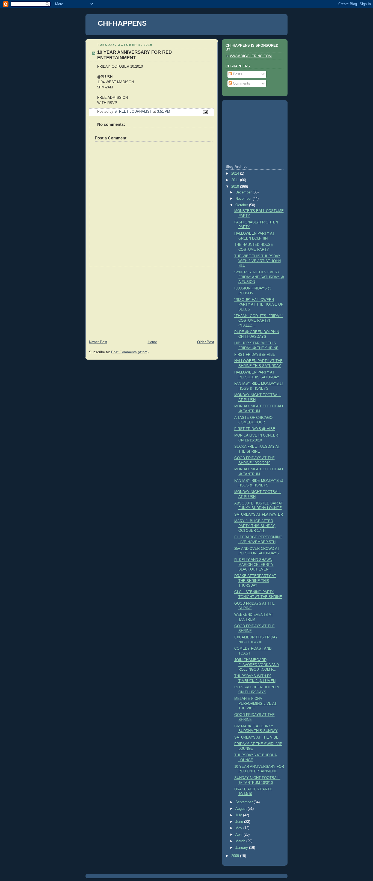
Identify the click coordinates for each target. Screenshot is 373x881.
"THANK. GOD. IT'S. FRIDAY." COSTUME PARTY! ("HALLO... (258, 320)
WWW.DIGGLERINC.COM (251, 56)
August (241, 809)
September (244, 802)
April (239, 835)
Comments (241, 83)
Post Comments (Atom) (130, 352)
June (239, 822)
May (239, 828)
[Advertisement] (126, 300)
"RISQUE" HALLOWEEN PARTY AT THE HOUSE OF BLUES (258, 304)
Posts (237, 74)
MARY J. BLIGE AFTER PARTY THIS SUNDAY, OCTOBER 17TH (255, 526)
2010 (235, 187)
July (239, 815)
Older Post (205, 342)
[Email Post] (205, 112)
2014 (235, 173)
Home (152, 342)
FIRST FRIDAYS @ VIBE (254, 355)
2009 (235, 856)
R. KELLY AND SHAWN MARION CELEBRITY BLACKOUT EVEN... (254, 564)
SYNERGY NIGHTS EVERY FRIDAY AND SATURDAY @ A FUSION (259, 277)
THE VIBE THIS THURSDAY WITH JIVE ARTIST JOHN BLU (257, 261)
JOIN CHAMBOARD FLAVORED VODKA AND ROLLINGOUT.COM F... (256, 664)
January (242, 848)
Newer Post (98, 342)
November (244, 199)
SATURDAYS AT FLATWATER (258, 514)
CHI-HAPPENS (122, 23)
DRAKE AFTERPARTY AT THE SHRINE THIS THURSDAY (255, 580)
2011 (235, 180)
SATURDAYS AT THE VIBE (256, 737)
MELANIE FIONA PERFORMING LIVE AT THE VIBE (255, 703)
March (240, 841)
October (242, 205)
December (244, 192)
